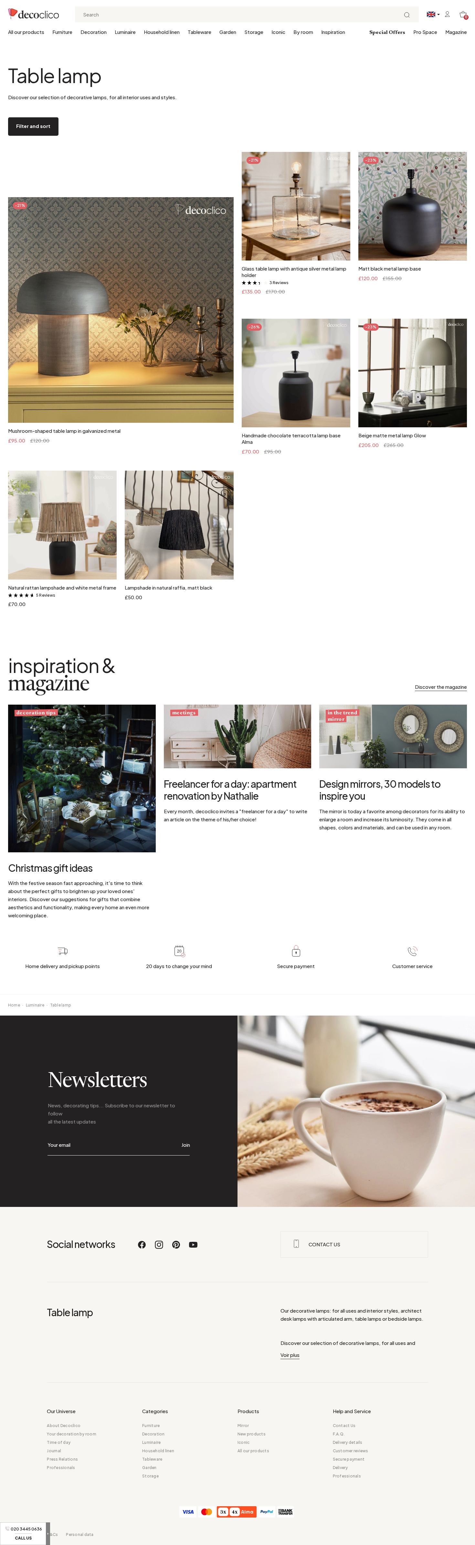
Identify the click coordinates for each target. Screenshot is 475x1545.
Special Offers (387, 32)
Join (185, 1145)
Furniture (62, 32)
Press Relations (62, 1459)
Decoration (93, 32)
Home (14, 1005)
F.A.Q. (338, 1434)
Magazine (456, 32)
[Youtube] (193, 1248)
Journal (54, 1450)
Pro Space (425, 32)
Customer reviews (350, 1450)
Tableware (199, 32)
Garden (227, 32)
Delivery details (348, 1442)
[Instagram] (159, 1248)
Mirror (243, 1425)
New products (252, 1434)
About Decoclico (63, 1425)
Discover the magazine (441, 687)
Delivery (340, 1467)
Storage (253, 32)
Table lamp (60, 1005)
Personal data (79, 1534)
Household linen (162, 32)
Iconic (278, 32)
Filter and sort (33, 126)
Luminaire (125, 32)
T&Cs (52, 1534)
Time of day (58, 1442)
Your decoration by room (71, 1434)
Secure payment (348, 1459)
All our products (26, 32)
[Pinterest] (176, 1248)
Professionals (61, 1467)
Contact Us (344, 1425)
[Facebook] (142, 1248)
